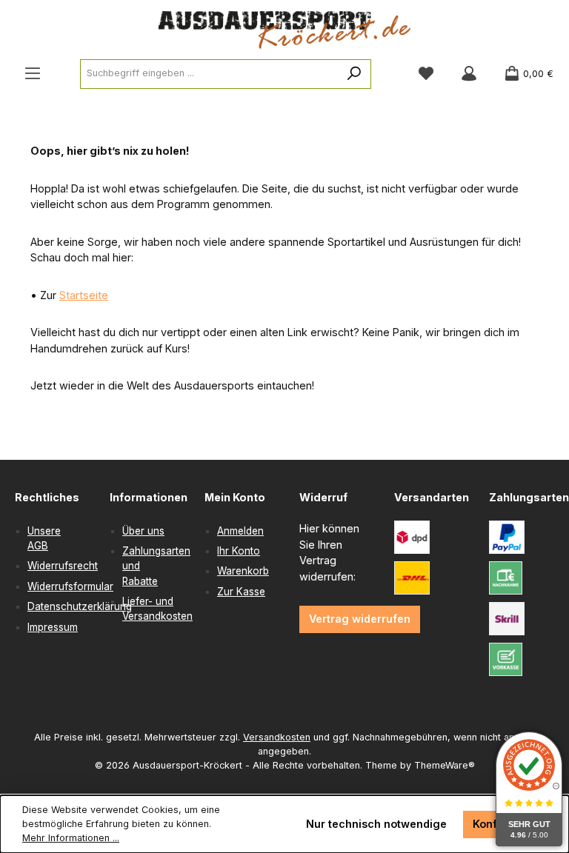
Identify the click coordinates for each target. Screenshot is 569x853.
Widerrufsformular (70, 586)
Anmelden (240, 531)
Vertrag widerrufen (359, 618)
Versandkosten (276, 737)
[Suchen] (354, 74)
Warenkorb (243, 571)
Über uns (143, 531)
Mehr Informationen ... (70, 837)
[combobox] (209, 74)
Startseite (83, 295)
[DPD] (412, 537)
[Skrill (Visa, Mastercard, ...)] (507, 618)
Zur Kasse (241, 592)
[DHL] (412, 578)
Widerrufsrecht (62, 566)
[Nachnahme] (505, 578)
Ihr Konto (238, 551)
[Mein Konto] (469, 74)
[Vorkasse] (505, 659)
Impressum (52, 627)
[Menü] (32, 74)
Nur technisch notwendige (376, 823)
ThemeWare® (444, 765)
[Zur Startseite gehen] (284, 30)
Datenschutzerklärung (79, 606)
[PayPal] (507, 537)
